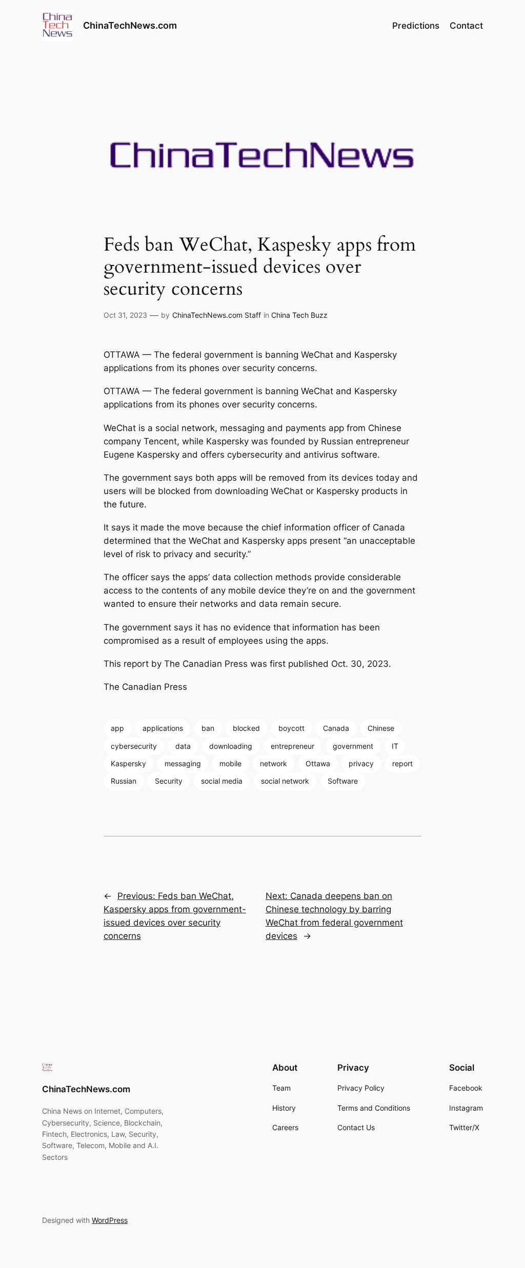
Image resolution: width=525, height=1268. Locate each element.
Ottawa (318, 763)
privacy (361, 763)
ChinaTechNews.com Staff (216, 315)
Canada (336, 728)
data (183, 746)
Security (169, 780)
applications (163, 728)
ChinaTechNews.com (130, 25)
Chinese (381, 728)
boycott (291, 728)
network (273, 763)
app (117, 728)
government (353, 746)
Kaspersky (128, 763)
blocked (246, 728)
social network (285, 780)
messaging (183, 763)
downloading (230, 746)
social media (222, 780)
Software (343, 780)
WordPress (110, 1220)
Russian (123, 780)
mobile (230, 763)
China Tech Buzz (299, 315)
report (402, 763)
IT (395, 746)
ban (207, 728)
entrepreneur (292, 746)
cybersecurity (134, 746)
